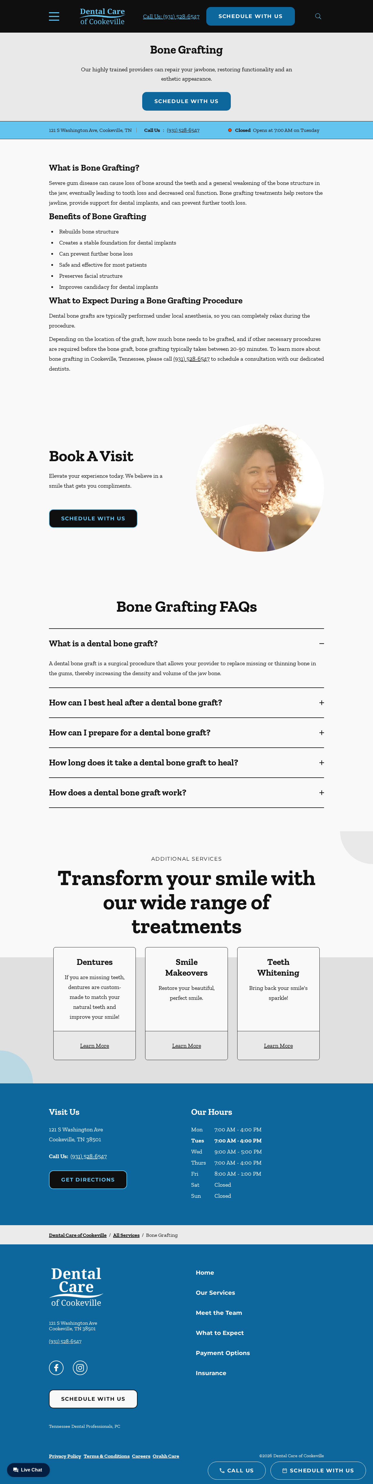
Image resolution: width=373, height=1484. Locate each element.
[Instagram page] (80, 1368)
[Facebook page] (56, 1368)
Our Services (215, 1292)
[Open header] (55, 16)
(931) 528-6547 (183, 130)
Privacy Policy (65, 1456)
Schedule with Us (251, 16)
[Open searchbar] (318, 16)
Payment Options (223, 1352)
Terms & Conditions (107, 1456)
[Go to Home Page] (102, 16)
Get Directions (88, 1180)
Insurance (211, 1373)
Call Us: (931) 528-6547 (171, 16)
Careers (141, 1456)
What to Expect (220, 1332)
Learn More (94, 1045)
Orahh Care (166, 1456)
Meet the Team (219, 1312)
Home (205, 1272)
